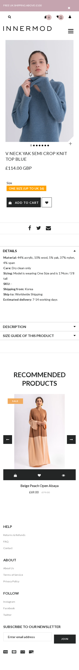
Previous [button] (7, 439)
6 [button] (45, 146)
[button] (9, 16)
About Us (8, 568)
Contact (8, 548)
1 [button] (31, 146)
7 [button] (48, 146)
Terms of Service (13, 574)
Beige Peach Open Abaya (39, 485)
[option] (39, 91)
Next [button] (71, 439)
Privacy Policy (11, 581)
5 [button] (42, 146)
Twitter (7, 614)
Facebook (9, 608)
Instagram (9, 601)
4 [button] (40, 146)
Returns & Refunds (14, 535)
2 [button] (34, 146)
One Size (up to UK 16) (26, 188)
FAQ (6, 541)
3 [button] (37, 146)
